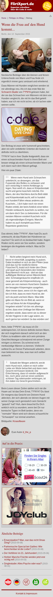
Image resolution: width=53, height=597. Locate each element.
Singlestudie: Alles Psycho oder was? (23, 563)
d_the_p (27, 432)
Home (3, 18)
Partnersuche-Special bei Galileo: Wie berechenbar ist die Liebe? (23, 547)
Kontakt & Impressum (26, 593)
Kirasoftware (19, 421)
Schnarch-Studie (9, 92)
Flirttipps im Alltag (16, 18)
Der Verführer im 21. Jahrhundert (20, 553)
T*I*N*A (27, 92)
